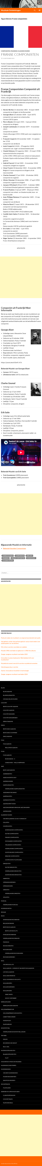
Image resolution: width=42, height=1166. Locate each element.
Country (4, 703)
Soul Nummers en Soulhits (11, 979)
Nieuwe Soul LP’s (8, 964)
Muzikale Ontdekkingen (11, 10)
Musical (3, 901)
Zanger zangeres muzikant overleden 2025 (14, 654)
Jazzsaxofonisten (9, 800)
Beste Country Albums (10, 706)
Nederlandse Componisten (14, 848)
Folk (2, 740)
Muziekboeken (6, 1069)
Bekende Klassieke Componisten (14, 548)
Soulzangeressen (9, 987)
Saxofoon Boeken (9, 1080)
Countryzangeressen (10, 717)
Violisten (6, 897)
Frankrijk (14, 51)
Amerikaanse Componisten (14, 830)
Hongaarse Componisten (13, 841)
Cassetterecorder (9, 1017)
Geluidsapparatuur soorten (9, 667)
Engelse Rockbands (9, 934)
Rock (2, 916)
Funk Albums (7, 755)
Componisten (5, 51)
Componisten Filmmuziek (13, 860)
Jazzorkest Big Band (10, 792)
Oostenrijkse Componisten (14, 852)
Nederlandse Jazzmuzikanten (15, 788)
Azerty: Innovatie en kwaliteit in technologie (15, 670)
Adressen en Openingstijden (10, 1091)
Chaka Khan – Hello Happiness (15, 762)
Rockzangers (7, 949)
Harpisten (6, 878)
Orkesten (6, 889)
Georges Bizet (31, 558)
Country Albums (8, 710)
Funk (2, 751)
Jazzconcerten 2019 (9, 777)
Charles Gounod (8, 555)
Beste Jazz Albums (9, 770)
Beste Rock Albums (9, 927)
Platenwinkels (8, 1103)
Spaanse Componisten (12, 856)
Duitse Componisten (12, 833)
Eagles (5, 1039)
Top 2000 (3, 1035)
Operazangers (8, 886)
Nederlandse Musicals (10, 904)
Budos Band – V (10, 759)
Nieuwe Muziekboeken (10, 1073)
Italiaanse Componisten (13, 845)
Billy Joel (6, 1046)
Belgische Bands (8, 923)
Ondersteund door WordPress (9, 1163)
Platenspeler (7, 1024)
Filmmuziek (7, 1088)
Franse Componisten (20, 54)
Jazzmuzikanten (8, 785)
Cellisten (6, 822)
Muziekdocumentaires (8, 1065)
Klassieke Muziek (24, 51)
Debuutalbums (8, 721)
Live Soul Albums (8, 972)
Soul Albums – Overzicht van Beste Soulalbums (18, 968)
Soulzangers (7, 990)
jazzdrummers (8, 781)
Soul (2, 960)
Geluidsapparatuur (7, 1009)
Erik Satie (29, 555)
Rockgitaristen (8, 946)
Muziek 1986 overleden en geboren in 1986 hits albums (18, 650)
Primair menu (39, 10)
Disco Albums (7, 736)
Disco (3, 725)
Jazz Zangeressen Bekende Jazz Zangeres (16, 807)
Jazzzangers (7, 811)
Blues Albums (7, 691)
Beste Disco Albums (9, 729)
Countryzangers (9, 714)
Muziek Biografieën (9, 1076)
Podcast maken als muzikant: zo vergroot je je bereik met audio (20, 638)
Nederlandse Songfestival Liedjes (14, 1032)
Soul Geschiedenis (9, 975)
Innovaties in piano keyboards (11, 1061)
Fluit (6, 1058)
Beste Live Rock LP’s (11, 931)
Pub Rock (6, 942)
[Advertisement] (21, 277)
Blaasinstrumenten (9, 1054)
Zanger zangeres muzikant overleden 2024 (14, 674)
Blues (3, 688)
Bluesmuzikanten (9, 695)
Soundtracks (5, 1084)
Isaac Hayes (9, 994)
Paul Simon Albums (11, 747)
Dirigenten (6, 863)
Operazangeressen (9, 882)
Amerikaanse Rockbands (11, 919)
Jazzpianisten (7, 796)
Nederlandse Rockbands (11, 938)
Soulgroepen (7, 983)
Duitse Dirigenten (11, 867)
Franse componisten (18, 558)
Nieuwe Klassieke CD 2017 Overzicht (14, 818)
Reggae (3, 912)
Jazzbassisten (7, 774)
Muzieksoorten (6, 908)
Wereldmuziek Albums (10, 1005)
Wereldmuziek (6, 1002)
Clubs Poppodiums (9, 1095)
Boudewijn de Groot (10, 1043)
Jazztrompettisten (9, 803)
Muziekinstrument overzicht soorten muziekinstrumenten (19, 663)
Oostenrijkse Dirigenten (13, 874)
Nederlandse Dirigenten (13, 871)
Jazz (2, 766)
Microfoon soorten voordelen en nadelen (14, 647)
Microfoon (7, 1020)
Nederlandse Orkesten (12, 893)
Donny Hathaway (11, 998)
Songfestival (5, 1028)
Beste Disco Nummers (10, 732)
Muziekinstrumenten (8, 1050)
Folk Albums (7, 744)
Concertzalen (8, 1099)
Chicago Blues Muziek (10, 699)
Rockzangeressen (9, 957)
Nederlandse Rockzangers (14, 953)
